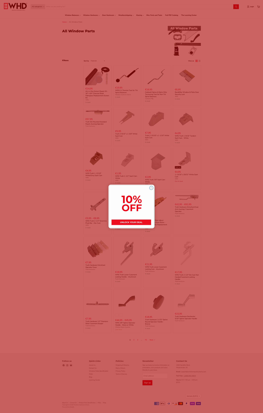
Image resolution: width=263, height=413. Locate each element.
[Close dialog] (151, 188)
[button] (131, 206)
